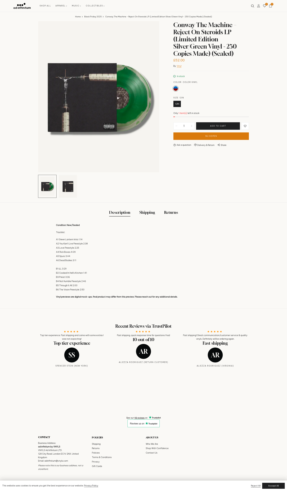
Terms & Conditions (102, 457)
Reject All (256, 485)
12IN (177, 104)
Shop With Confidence (157, 448)
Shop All (45, 6)
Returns (96, 448)
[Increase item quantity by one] (191, 126)
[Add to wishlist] (245, 126)
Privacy (96, 461)
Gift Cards (97, 466)
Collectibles (94, 6)
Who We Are (152, 444)
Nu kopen (211, 136)
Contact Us (151, 452)
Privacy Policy (91, 485)
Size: (178, 98)
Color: (185, 82)
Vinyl (179, 66)
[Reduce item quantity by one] (176, 126)
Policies (96, 452)
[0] (264, 6)
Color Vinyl (175, 88)
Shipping (96, 444)
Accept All (273, 485)
